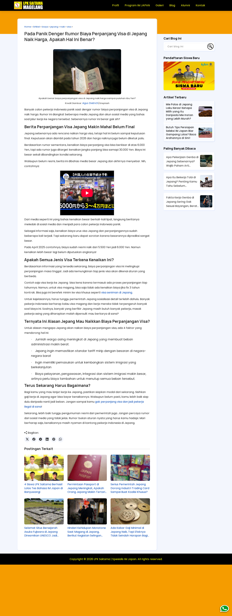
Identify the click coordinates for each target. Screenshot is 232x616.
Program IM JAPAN (137, 5)
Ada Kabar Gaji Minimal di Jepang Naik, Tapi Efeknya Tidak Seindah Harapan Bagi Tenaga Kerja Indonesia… (129, 531)
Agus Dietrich (90, 103)
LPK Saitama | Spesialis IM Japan (115, 559)
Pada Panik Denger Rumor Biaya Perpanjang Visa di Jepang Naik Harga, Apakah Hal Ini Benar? (85, 36)
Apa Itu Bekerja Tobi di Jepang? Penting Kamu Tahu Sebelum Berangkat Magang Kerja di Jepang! (182, 181)
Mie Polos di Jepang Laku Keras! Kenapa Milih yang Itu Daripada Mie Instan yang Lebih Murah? (179, 111)
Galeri (160, 5)
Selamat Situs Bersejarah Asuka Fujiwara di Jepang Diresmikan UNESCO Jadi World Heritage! (41, 531)
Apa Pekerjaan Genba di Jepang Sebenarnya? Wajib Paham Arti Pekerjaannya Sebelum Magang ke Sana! (182, 161)
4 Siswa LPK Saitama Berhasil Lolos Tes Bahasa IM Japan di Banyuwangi (43, 488)
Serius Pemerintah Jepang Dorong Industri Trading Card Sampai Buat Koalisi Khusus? (130, 488)
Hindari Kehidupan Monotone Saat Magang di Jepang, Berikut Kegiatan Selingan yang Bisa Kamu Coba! (86, 531)
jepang (54, 26)
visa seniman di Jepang (116, 292)
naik (62, 26)
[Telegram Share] (40, 439)
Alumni (185, 5)
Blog (172, 5)
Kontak (200, 5)
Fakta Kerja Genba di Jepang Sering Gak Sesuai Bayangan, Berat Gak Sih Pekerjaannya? (181, 202)
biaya (45, 26)
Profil (115, 5)
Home (27, 26)
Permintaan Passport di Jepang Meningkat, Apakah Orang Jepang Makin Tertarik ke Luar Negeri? (87, 488)
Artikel (36, 26)
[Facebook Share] (34, 439)
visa (69, 26)
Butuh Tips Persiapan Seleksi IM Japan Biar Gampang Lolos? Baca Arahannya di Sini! (181, 133)
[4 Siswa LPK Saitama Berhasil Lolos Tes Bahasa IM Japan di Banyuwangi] (44, 468)
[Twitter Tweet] (27, 439)
